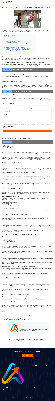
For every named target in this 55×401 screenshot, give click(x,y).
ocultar (13, 35)
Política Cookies (40, 397)
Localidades (41, 1)
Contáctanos (34, 387)
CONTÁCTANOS (27, 355)
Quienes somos (32, 1)
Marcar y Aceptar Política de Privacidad (11, 127)
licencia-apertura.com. (19, 397)
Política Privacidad (32, 397)
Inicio (25, 1)
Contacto (50, 1)
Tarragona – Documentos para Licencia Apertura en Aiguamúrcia (19, 315)
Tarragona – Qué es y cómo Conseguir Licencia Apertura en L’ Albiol (20, 318)
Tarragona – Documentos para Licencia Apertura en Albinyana (19, 316)
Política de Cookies (36, 390)
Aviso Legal (26, 397)
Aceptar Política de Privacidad (9, 126)
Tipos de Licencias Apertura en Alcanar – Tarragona (17, 319)
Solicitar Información (27, 131)
